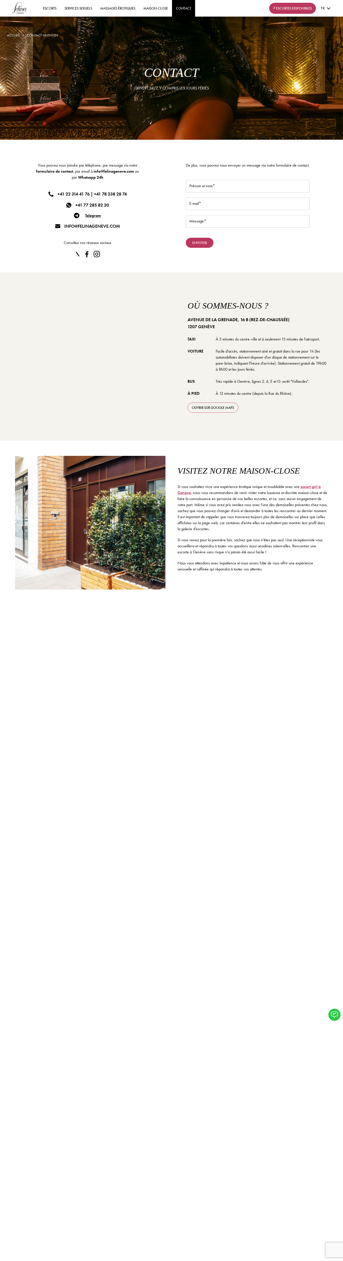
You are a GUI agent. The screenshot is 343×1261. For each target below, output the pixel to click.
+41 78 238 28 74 (110, 194)
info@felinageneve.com (114, 171)
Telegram (93, 215)
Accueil (13, 35)
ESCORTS (49, 8)
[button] (334, 1015)
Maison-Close (155, 8)
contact (183, 8)
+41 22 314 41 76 (74, 194)
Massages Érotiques (117, 8)
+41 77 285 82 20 (92, 205)
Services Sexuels (78, 8)
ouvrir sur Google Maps (213, 407)
